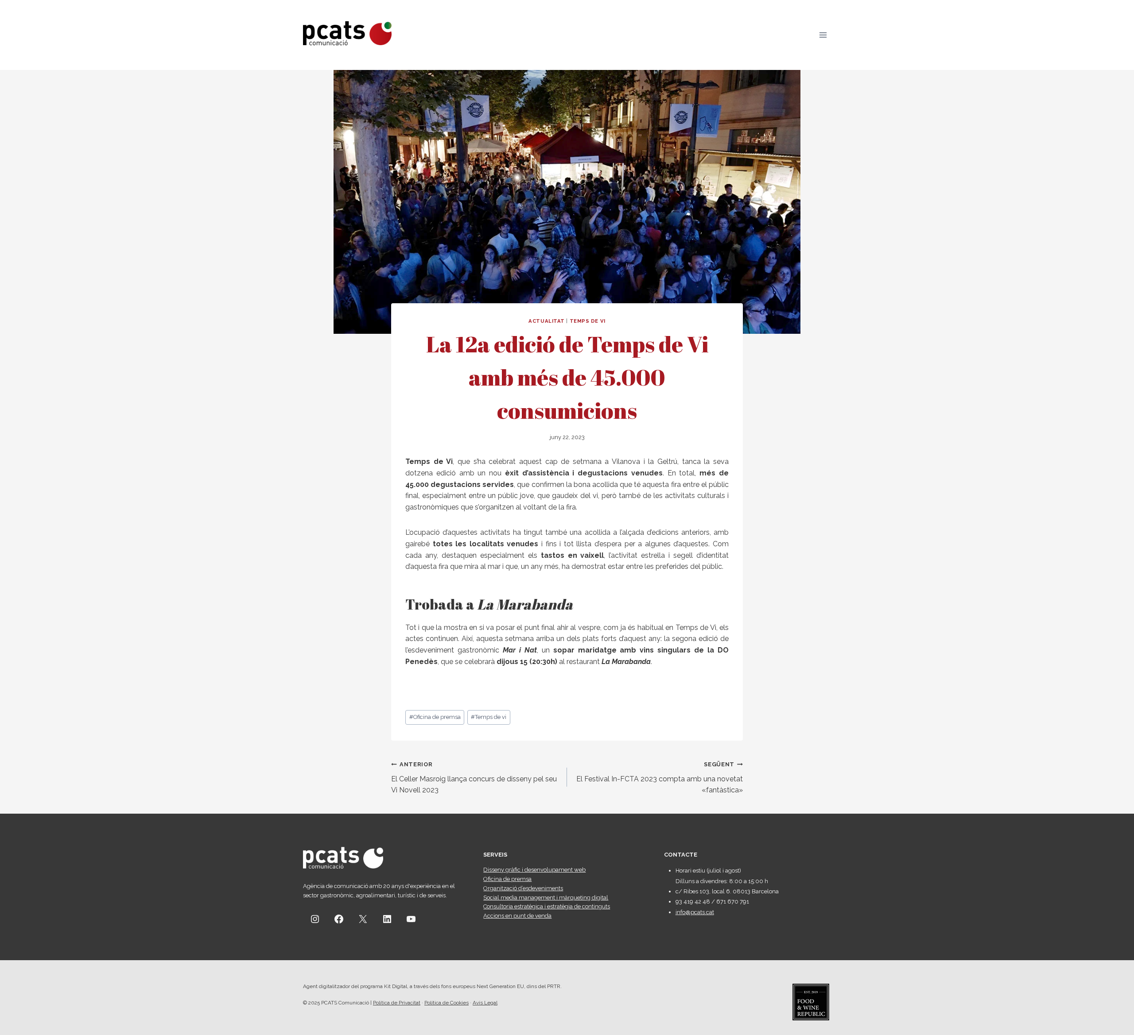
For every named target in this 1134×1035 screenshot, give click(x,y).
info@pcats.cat (695, 912)
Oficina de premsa (435, 717)
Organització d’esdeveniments (523, 888)
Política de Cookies (446, 1003)
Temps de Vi (588, 321)
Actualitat (546, 321)
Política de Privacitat (396, 1003)
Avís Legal (485, 1003)
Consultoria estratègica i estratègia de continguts (546, 906)
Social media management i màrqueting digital (545, 897)
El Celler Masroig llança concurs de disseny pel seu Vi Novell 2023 (474, 777)
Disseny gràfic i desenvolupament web (534, 869)
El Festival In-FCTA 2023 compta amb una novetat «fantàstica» (659, 777)
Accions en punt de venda (517, 915)
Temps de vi (488, 717)
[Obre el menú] (823, 35)
